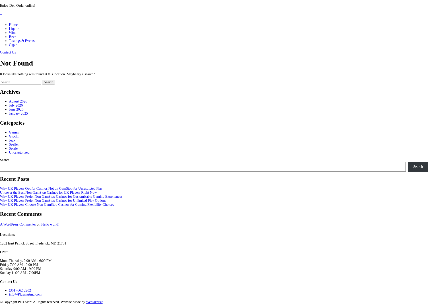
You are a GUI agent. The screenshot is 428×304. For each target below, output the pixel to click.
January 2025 (18, 113)
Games (14, 132)
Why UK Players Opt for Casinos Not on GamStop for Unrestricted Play (51, 188)
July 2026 (16, 105)
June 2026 (16, 109)
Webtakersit (94, 302)
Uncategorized (19, 152)
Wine (12, 33)
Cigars (13, 45)
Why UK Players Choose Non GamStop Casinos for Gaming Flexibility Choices (57, 204)
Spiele (13, 148)
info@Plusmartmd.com (25, 294)
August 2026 (18, 101)
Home (13, 25)
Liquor (14, 29)
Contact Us (8, 52)
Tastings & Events (22, 41)
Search (5, 160)
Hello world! (50, 224)
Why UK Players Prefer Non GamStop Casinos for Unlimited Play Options (53, 200)
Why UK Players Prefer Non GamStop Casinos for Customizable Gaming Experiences (61, 196)
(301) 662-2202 (20, 290)
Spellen (14, 144)
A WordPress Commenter (18, 224)
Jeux (12, 140)
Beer (12, 37)
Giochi (14, 136)
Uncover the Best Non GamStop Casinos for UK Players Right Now (48, 192)
